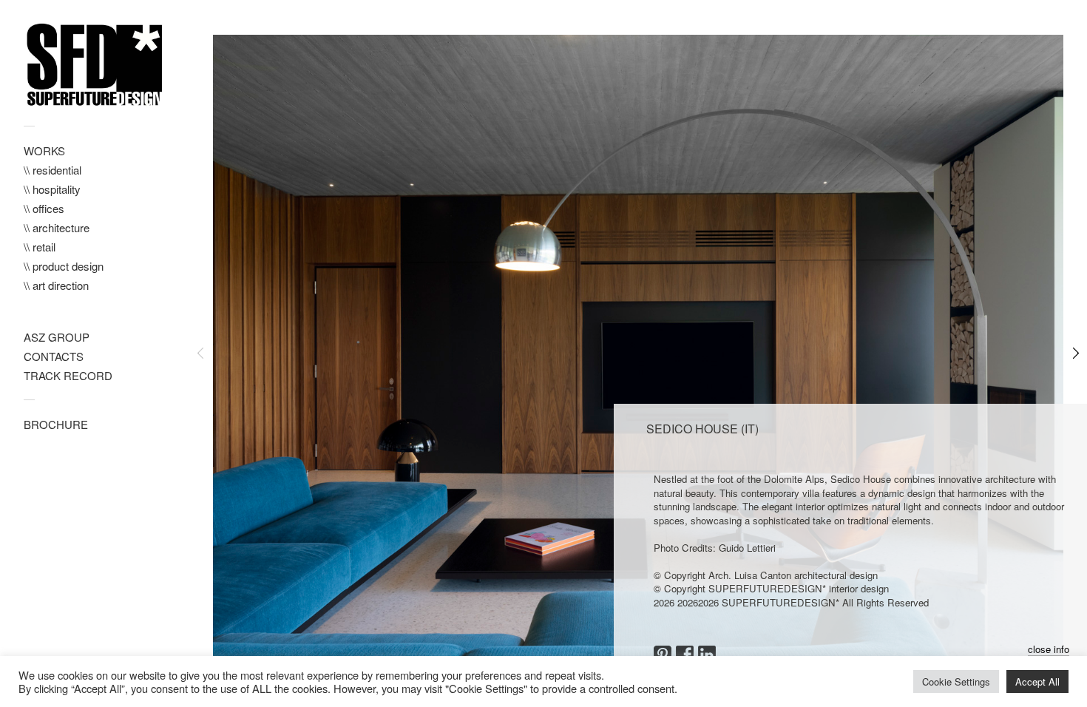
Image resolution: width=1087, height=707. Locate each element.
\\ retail (39, 246)
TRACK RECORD (68, 375)
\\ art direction (56, 285)
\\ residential (52, 169)
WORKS (44, 150)
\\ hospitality (52, 189)
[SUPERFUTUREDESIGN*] (95, 65)
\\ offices (44, 208)
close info (1048, 649)
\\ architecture (56, 227)
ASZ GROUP (56, 337)
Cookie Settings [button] (956, 681)
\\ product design (64, 266)
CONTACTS (54, 356)
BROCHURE (56, 424)
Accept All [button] (1037, 681)
